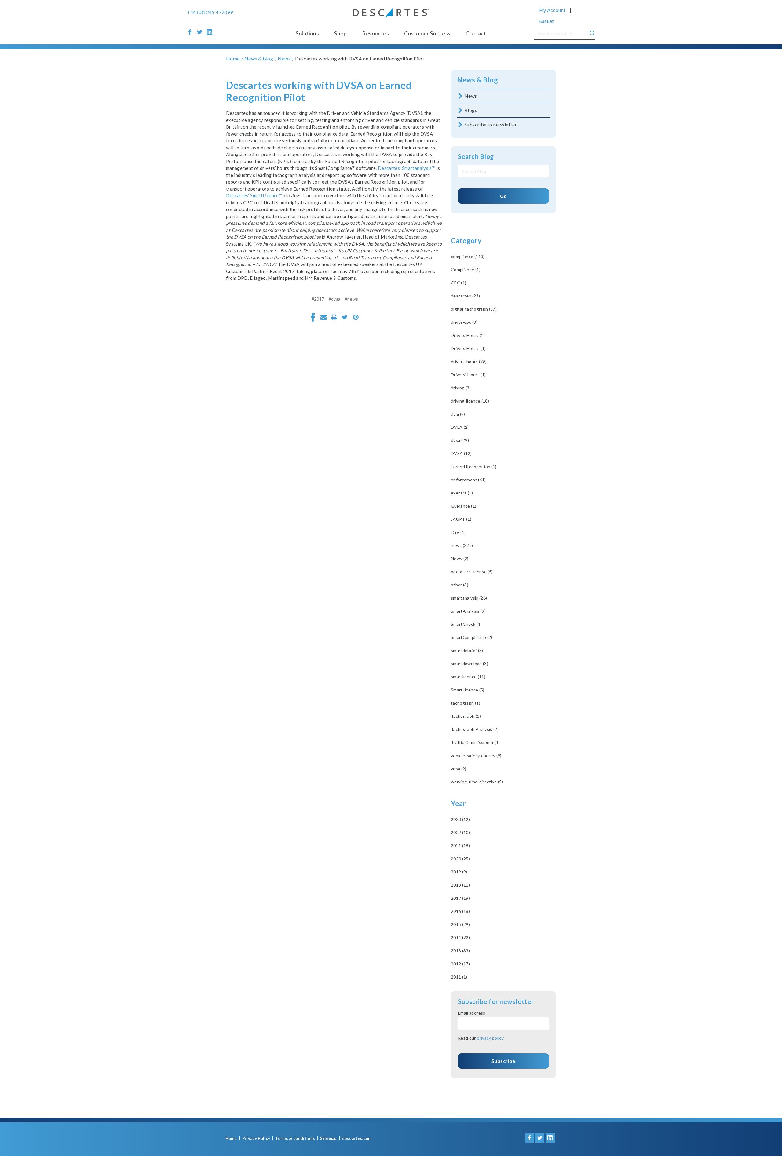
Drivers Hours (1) (468, 335)
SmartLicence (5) (467, 689)
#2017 (318, 298)
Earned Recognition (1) (474, 466)
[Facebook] (313, 317)
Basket (546, 21)
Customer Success (427, 33)
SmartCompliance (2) (471, 637)
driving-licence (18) (470, 400)
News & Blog (477, 80)
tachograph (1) (465, 703)
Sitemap (328, 1138)
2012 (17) (460, 963)
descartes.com (357, 1138)
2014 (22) (460, 937)
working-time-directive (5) (477, 781)
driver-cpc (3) (464, 322)
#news (351, 298)
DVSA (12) (461, 453)
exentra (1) (462, 492)
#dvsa (335, 298)
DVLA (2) (460, 427)
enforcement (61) (468, 479)
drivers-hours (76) (469, 361)
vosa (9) (458, 768)
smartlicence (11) (468, 676)
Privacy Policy (256, 1138)
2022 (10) (460, 832)
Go (503, 196)
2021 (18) (460, 845)
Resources (375, 33)
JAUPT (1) (461, 519)
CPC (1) (458, 282)
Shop (340, 33)
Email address (471, 1013)
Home (231, 1138)
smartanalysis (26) (469, 597)
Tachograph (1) (466, 716)
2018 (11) (460, 885)
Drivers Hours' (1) (468, 348)
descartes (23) (465, 295)
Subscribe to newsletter (490, 124)
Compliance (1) (466, 269)
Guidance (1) (463, 506)
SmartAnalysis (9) (468, 611)
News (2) (460, 558)
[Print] (334, 317)
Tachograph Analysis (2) (475, 729)
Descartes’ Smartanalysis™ (406, 168)
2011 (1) (459, 976)
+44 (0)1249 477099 (210, 12)
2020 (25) (460, 858)
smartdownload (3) (469, 663)
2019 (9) (459, 871)
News (470, 96)
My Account (552, 10)
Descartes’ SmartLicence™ (254, 195)
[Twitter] (345, 317)
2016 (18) (460, 911)
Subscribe (503, 1061)
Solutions (307, 33)
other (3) (459, 584)
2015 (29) (460, 924)
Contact (476, 33)
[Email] (323, 317)
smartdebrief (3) (467, 650)
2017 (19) (460, 898)
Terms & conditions (295, 1138)
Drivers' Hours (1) (468, 374)
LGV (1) (458, 532)
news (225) (462, 545)
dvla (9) (458, 414)
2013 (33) (460, 950)
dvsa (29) (460, 440)
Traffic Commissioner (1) (475, 742)
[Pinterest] (356, 317)
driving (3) (461, 387)
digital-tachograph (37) (474, 309)
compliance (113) (468, 256)
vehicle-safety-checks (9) (476, 755)
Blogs (470, 110)
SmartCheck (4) (466, 624)
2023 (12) (460, 819)
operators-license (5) (472, 571)
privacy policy (490, 1038)
